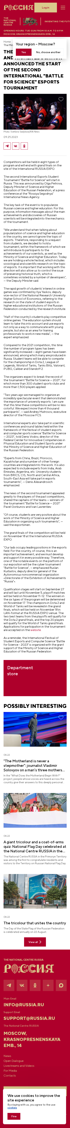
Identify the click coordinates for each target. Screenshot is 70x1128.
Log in (45, 7)
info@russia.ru (24, 1004)
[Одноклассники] (24, 146)
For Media (10, 1070)
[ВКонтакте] (15, 146)
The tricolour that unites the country (35, 923)
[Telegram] (7, 146)
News (7, 1056)
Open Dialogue (14, 1061)
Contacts (10, 1075)
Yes (23, 52)
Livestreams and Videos (19, 1066)
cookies (12, 1107)
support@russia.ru (29, 1018)
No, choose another (48, 52)
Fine (14, 1116)
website (35, 630)
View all (33, 942)
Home (7, 41)
